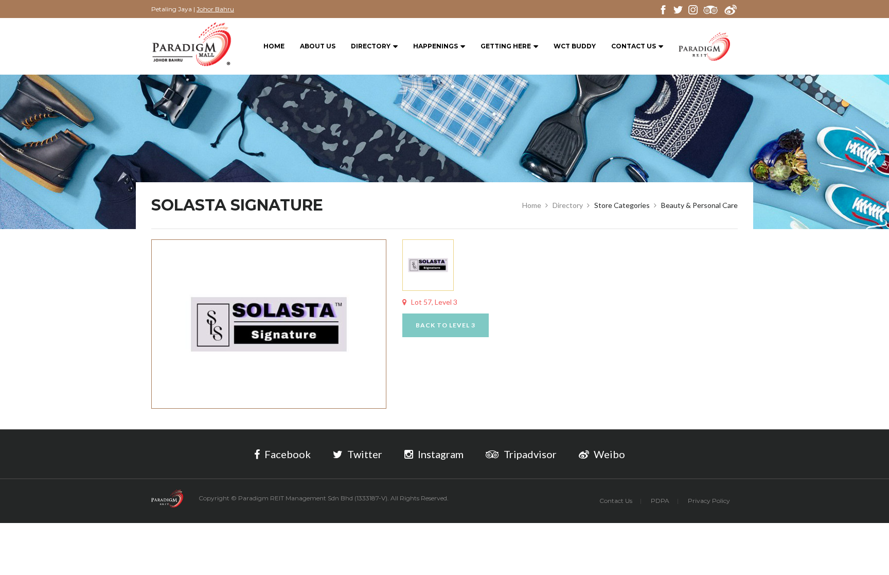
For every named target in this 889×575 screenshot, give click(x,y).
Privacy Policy (709, 500)
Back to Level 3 (445, 325)
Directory (370, 46)
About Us (317, 46)
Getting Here (506, 46)
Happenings (435, 46)
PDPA (660, 500)
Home (274, 46)
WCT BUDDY (575, 46)
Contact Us (633, 46)
